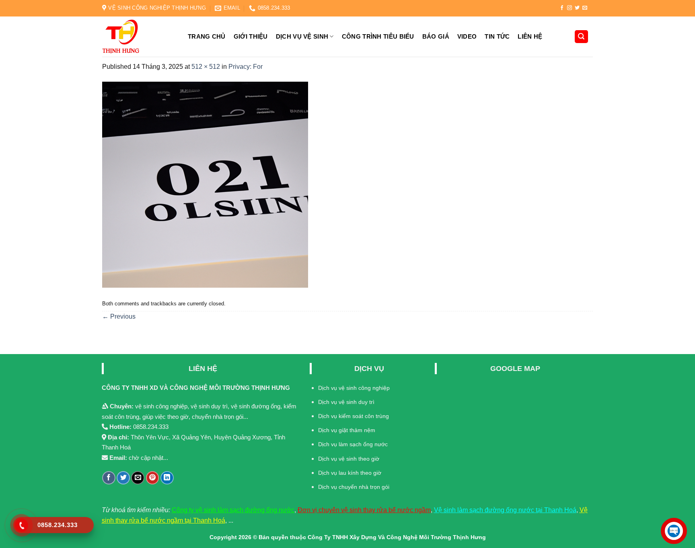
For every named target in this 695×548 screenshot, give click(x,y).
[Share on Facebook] (108, 477)
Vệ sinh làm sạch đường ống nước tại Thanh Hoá (505, 510)
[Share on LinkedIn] (167, 477)
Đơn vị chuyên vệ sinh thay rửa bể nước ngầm (364, 510)
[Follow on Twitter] (577, 8)
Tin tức (497, 36)
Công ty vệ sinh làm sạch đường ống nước (233, 510)
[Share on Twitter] (123, 477)
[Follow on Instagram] (569, 8)
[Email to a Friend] (137, 477)
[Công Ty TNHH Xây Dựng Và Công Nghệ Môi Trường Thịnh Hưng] (138, 36)
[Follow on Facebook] (561, 8)
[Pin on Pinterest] (152, 477)
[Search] (581, 36)
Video (467, 36)
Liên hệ (530, 36)
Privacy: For (245, 66)
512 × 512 (205, 66)
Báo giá (435, 36)
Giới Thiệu (251, 36)
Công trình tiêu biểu (378, 36)
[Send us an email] (584, 8)
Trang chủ (207, 36)
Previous (119, 316)
